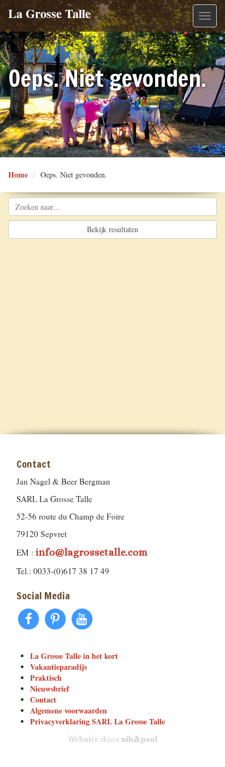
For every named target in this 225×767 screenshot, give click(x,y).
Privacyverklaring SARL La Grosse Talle (97, 721)
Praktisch (46, 677)
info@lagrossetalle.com (91, 552)
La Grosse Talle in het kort (74, 656)
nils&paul (139, 739)
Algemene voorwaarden (68, 710)
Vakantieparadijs (58, 666)
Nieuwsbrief (49, 688)
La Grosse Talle (49, 13)
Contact (43, 699)
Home (18, 174)
